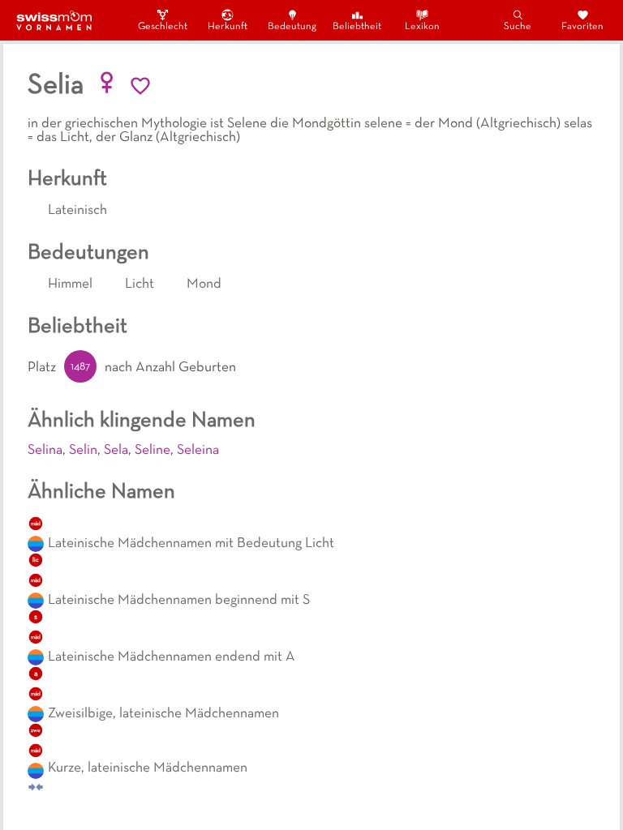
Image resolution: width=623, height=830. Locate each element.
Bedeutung (292, 27)
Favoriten (582, 27)
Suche (517, 27)
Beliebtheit (357, 27)
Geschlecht (162, 27)
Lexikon (422, 27)
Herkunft (227, 27)
